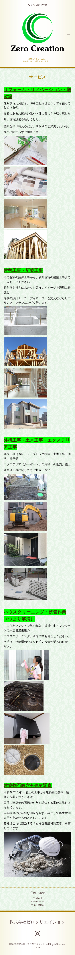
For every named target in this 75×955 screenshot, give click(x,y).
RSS (38, 947)
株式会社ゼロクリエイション (37, 922)
